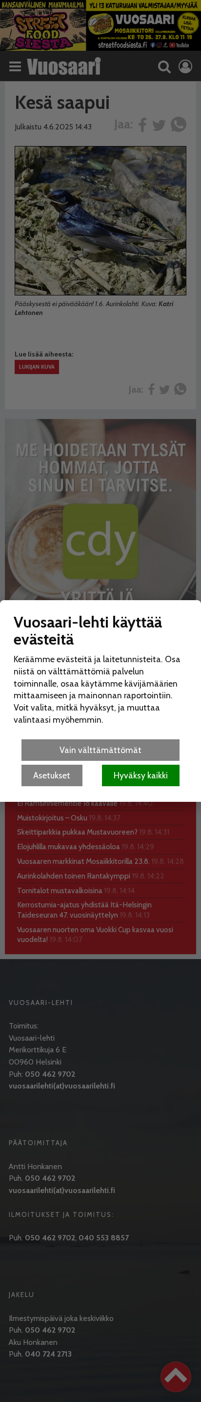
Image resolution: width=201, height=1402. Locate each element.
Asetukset (51, 775)
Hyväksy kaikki (141, 775)
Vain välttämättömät (100, 750)
